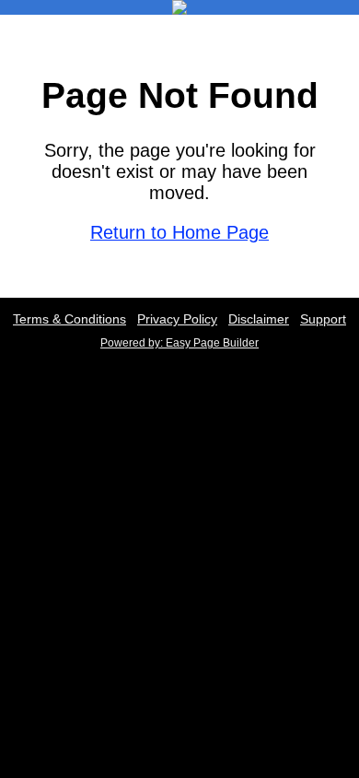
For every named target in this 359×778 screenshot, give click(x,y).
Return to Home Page (179, 232)
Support (323, 319)
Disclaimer (258, 319)
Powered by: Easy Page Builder (179, 342)
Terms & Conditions (69, 319)
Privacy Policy (177, 319)
